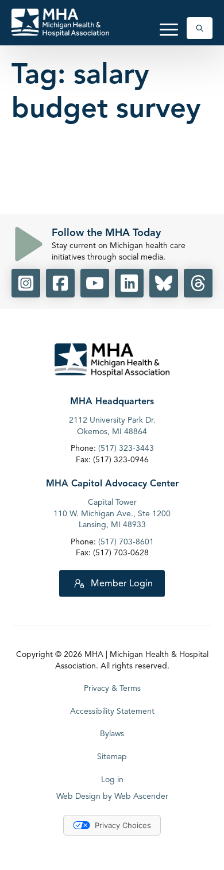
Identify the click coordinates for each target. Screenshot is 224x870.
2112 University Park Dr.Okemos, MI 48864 (112, 425)
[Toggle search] (200, 28)
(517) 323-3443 (126, 448)
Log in (112, 779)
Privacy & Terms (112, 688)
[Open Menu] (169, 29)
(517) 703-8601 (126, 542)
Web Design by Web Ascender (112, 796)
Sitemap (112, 756)
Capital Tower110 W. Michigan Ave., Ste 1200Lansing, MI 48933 (112, 513)
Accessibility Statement (112, 711)
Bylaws (112, 733)
